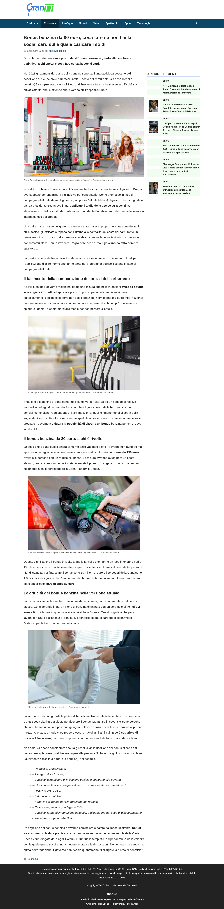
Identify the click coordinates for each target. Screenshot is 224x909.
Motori (83, 23)
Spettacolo (111, 23)
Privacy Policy (118, 903)
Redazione (103, 903)
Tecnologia (143, 23)
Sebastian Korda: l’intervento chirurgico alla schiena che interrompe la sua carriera (178, 190)
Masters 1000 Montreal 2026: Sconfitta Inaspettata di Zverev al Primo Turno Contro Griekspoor (180, 108)
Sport (127, 23)
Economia (50, 23)
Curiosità (32, 23)
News (96, 23)
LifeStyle (67, 23)
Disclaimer (132, 903)
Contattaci (132, 885)
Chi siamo (91, 903)
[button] (196, 23)
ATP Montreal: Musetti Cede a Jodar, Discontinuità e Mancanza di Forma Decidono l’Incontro (181, 89)
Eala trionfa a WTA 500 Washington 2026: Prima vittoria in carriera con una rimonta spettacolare (181, 149)
